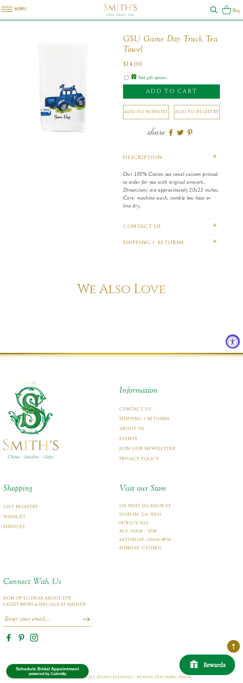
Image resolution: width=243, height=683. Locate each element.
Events (128, 439)
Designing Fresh (173, 677)
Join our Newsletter (147, 449)
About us (131, 429)
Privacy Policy (139, 459)
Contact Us (135, 409)
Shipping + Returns (144, 419)
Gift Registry (20, 507)
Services (14, 527)
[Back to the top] (233, 646)
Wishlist (14, 517)
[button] (213, 10)
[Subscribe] (86, 619)
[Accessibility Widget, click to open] (233, 342)
